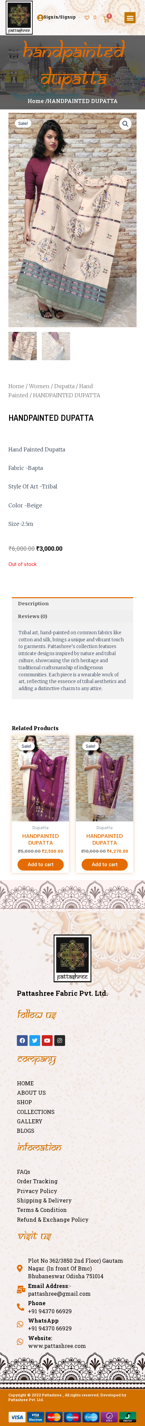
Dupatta (64, 386)
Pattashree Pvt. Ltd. (26, 1399)
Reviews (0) (32, 616)
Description (33, 604)
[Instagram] (59, 1040)
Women (39, 386)
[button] (130, 17)
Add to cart (41, 864)
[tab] (72, 603)
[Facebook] (22, 1040)
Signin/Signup (60, 17)
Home (16, 386)
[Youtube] (47, 1040)
